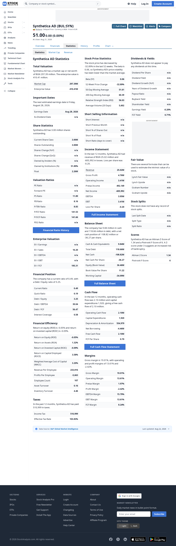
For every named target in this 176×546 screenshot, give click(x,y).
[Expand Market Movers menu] (24, 68)
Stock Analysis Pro (45, 499)
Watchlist (137, 26)
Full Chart (121, 26)
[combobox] (62, 3)
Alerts (152, 26)
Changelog (68, 509)
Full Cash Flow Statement (105, 346)
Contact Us (95, 504)
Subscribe (159, 514)
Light (124, 526)
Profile (96, 46)
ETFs (12, 509)
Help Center (69, 525)
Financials (55, 46)
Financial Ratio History (56, 230)
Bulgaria (39, 29)
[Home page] (10, 3)
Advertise (67, 520)
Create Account (163, 3)
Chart (108, 46)
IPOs (12, 504)
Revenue (68, 52)
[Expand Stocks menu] (24, 22)
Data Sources (69, 515)
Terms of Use (96, 509)
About (93, 499)
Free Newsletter (44, 504)
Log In (145, 3)
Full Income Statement (105, 214)
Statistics (71, 46)
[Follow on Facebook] (111, 539)
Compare (166, 26)
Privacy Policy (96, 515)
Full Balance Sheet (105, 283)
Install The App (43, 515)
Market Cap (54, 52)
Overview (40, 46)
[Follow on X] (118, 539)
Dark (135, 526)
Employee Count (42, 380)
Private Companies (19, 515)
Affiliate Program (98, 520)
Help (133, 3)
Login (66, 499)
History (84, 46)
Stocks (13, 499)
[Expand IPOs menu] (24, 27)
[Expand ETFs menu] (24, 32)
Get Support (42, 509)
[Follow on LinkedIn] (125, 539)
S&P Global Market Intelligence (64, 429)
